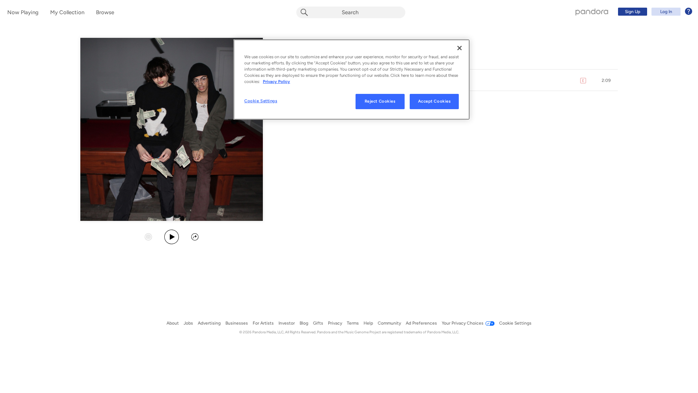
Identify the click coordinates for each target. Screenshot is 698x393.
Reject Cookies (380, 101)
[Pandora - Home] (592, 11)
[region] (351, 79)
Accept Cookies (434, 101)
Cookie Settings (260, 100)
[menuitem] (654, 11)
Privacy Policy (276, 81)
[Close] (460, 48)
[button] (606, 80)
